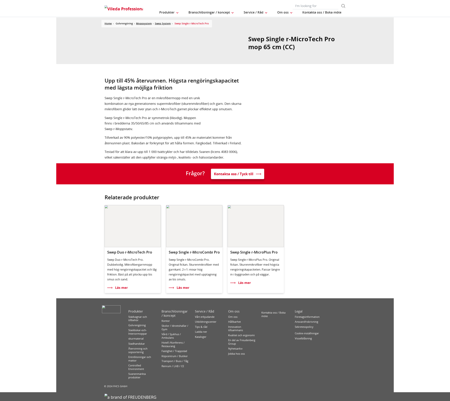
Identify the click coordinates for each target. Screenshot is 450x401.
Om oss (234, 311)
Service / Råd (204, 311)
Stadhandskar (136, 343)
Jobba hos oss (236, 353)
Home (108, 23)
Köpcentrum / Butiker (175, 356)
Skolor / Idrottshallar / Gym (175, 327)
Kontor (166, 321)
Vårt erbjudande (204, 316)
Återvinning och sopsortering (137, 350)
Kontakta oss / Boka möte (273, 314)
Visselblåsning (303, 338)
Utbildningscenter (205, 321)
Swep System (163, 23)
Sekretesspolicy (304, 326)
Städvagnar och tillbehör (137, 318)
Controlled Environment (136, 367)
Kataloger (200, 336)
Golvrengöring (137, 325)
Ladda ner (201, 331)
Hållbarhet (234, 321)
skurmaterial (136, 338)
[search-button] (343, 6)
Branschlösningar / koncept (175, 313)
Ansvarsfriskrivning (306, 321)
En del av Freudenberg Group (241, 341)
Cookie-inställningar (307, 333)
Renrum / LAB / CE (173, 366)
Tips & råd (201, 326)
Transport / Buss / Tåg (175, 361)
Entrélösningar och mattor (139, 358)
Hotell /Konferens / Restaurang (173, 344)
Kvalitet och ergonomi (241, 335)
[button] (169, 12)
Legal (299, 311)
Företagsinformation (307, 316)
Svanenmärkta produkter (137, 375)
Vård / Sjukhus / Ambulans (171, 336)
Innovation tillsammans (235, 328)
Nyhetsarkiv (235, 348)
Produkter (135, 311)
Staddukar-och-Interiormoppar (137, 331)
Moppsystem (144, 23)
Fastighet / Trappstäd (174, 351)
